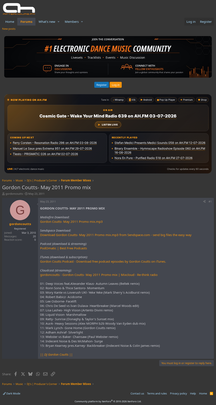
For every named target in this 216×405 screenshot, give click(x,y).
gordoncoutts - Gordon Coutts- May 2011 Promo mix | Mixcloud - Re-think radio (99, 275)
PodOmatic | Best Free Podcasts (63, 248)
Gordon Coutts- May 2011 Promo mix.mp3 (71, 221)
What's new (47, 21)
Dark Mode (13, 393)
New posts (8, 29)
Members (72, 21)
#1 (210, 201)
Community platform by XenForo (108, 401)
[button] (59, 22)
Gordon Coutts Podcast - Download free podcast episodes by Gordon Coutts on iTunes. (103, 261)
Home (9, 21)
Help (193, 393)
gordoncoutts (14, 194)
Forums (26, 21)
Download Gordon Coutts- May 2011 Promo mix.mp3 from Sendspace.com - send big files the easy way (116, 235)
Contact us (137, 393)
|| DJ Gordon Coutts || (56, 354)
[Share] (204, 201)
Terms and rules (157, 393)
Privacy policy (178, 393)
